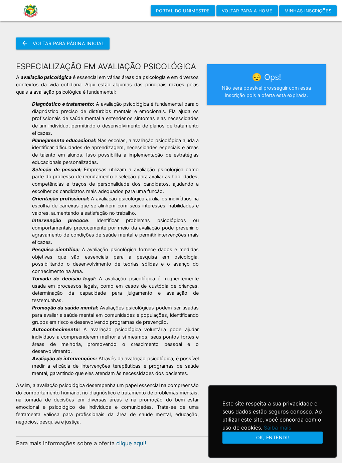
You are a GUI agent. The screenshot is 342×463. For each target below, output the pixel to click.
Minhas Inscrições (308, 10)
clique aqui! (131, 443)
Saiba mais (277, 427)
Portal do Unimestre (183, 10)
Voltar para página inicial (62, 43)
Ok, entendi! (272, 437)
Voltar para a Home (247, 10)
